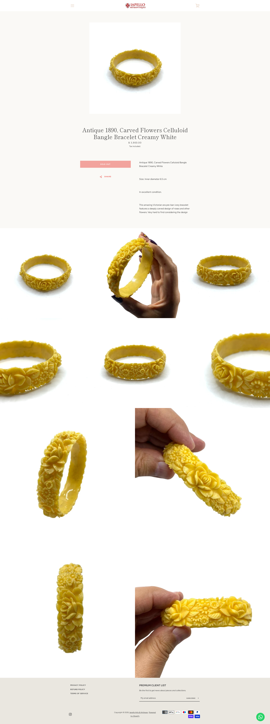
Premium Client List (152, 685)
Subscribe (191, 698)
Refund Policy (77, 689)
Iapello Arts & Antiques (139, 712)
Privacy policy (78, 685)
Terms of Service (79, 693)
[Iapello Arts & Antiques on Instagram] (70, 714)
